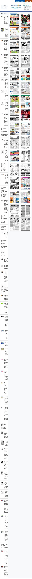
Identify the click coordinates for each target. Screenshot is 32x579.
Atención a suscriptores (26, 4)
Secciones (5, 5)
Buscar (4, 7)
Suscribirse (27, 7)
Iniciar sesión (27, 9)
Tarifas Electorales (20, 1)
